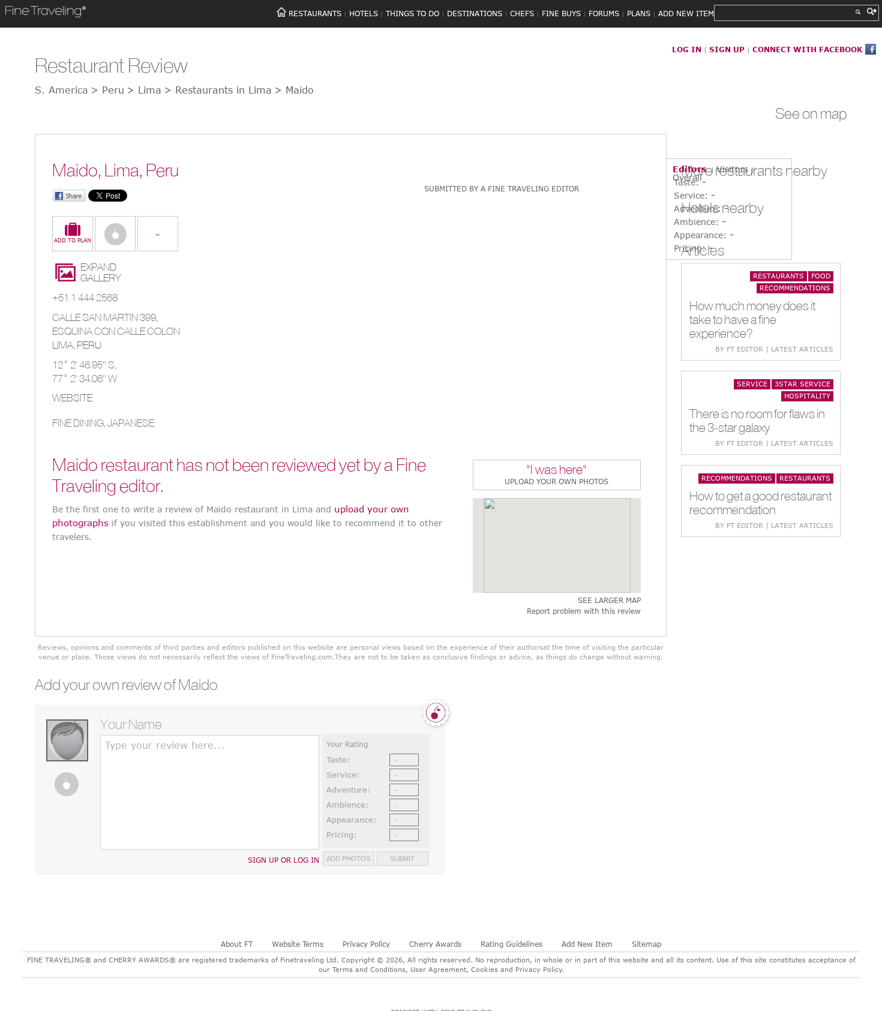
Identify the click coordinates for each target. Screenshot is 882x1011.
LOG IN (686, 49)
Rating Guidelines (511, 944)
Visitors (732, 169)
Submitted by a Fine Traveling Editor (501, 188)
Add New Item (587, 944)
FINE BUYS (561, 13)
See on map (811, 113)
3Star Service (802, 384)
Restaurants (778, 276)
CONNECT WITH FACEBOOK (807, 49)
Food (820, 276)
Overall (687, 177)
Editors (689, 169)
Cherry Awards (435, 944)
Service (752, 384)
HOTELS (363, 13)
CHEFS (522, 13)
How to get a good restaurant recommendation (760, 502)
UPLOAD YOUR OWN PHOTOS (556, 481)
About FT (237, 944)
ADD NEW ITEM (686, 13)
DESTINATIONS (474, 13)
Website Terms (297, 944)
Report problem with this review (584, 611)
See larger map (609, 600)
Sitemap (646, 944)
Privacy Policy (366, 944)
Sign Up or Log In (283, 860)
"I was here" (556, 470)
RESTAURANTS (315, 13)
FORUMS (604, 13)
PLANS (638, 13)
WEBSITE (72, 398)
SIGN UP (727, 49)
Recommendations (795, 288)
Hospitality (807, 396)
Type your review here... (164, 745)
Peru (89, 345)
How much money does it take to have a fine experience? (752, 319)
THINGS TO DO (412, 13)
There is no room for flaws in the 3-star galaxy (757, 420)
